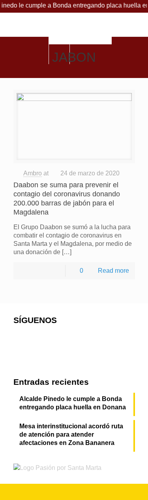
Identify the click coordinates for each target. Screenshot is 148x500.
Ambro (32, 173)
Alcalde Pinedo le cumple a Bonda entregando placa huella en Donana (72, 403)
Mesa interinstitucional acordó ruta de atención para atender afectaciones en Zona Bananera (71, 434)
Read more (113, 270)
